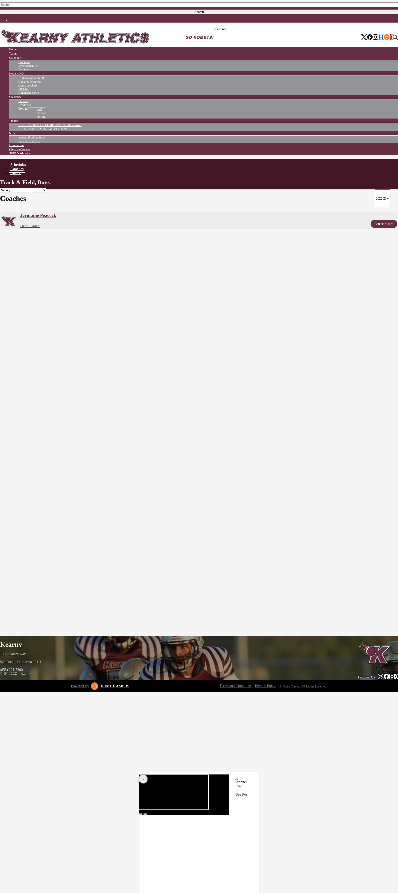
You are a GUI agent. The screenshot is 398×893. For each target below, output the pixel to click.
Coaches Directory (29, 81)
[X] (364, 37)
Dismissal (24, 69)
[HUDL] (386, 37)
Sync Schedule (27, 65)
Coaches (16, 169)
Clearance (15, 97)
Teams (13, 53)
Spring (41, 116)
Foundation (16, 145)
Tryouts (23, 108)
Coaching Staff (27, 85)
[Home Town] (381, 37)
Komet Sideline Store (31, 137)
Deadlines (24, 105)
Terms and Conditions (235, 686)
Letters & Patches (29, 141)
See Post (242, 794)
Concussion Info (28, 92)
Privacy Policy (265, 686)
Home (13, 49)
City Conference (19, 149)
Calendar (14, 57)
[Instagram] (375, 37)
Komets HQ (16, 73)
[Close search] (6, 20)
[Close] (238, 782)
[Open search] (395, 37)
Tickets (13, 120)
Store (12, 133)
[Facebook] (370, 37)
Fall (39, 109)
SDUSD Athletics (19, 153)
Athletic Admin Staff (31, 78)
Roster (15, 173)
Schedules (18, 165)
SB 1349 (23, 89)
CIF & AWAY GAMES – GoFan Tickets (42, 128)
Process (23, 101)
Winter (41, 113)
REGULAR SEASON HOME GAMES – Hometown (50, 125)
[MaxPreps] (391, 37)
